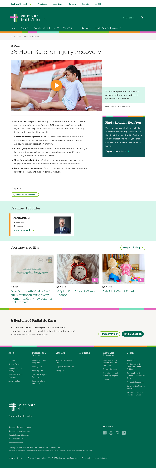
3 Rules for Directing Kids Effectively (94, 458)
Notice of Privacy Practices (19, 431)
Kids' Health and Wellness (29, 36)
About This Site (14, 381)
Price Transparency (16, 439)
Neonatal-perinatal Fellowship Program (110, 374)
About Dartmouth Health (20, 416)
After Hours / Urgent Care (64, 362)
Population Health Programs (15, 376)
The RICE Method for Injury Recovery (63, 458)
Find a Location (133, 334)
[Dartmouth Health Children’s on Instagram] (118, 433)
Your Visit (68, 28)
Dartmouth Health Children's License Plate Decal (136, 375)
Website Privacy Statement (19, 435)
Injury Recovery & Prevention (25, 194)
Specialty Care (37, 371)
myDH (98, 4)
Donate (85, 4)
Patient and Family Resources (39, 382)
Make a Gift (131, 360)
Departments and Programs (39, 362)
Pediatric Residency (110, 369)
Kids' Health (85, 28)
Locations (57, 4)
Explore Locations (115, 151)
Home (14, 28)
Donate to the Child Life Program (136, 387)
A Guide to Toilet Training (119, 291)
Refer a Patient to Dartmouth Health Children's (110, 363)
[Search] (142, 18)
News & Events (14, 364)
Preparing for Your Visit (65, 367)
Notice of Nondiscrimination (20, 427)
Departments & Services (45, 28)
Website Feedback (16, 443)
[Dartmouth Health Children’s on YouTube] (111, 433)
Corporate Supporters (135, 382)
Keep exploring (131, 247)
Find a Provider (109, 334)
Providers (42, 4)
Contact (12, 360)
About (23, 28)
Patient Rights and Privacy (15, 370)
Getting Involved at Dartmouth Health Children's (134, 367)
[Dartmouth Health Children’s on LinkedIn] (124, 433)
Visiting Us (60, 371)
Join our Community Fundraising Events (135, 394)
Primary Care (37, 367)
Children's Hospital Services (39, 376)
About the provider (23, 230)
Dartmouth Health (19, 4)
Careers (72, 4)
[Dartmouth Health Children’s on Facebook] (105, 433)
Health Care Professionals (107, 28)
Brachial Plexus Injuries (36, 458)
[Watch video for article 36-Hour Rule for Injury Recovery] (56, 85)
